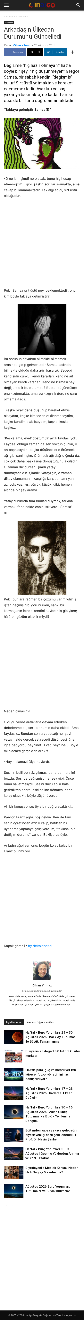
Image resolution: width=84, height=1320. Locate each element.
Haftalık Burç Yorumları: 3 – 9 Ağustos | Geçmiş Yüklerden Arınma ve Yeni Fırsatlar (52, 1153)
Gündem (23, 16)
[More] (72, 52)
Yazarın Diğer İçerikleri (40, 1022)
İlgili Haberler (14, 1022)
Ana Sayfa (9, 16)
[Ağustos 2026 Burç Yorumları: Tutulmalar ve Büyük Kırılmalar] (13, 1191)
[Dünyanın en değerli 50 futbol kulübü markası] (13, 1056)
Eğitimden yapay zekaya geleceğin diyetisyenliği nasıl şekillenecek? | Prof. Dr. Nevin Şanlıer (51, 1134)
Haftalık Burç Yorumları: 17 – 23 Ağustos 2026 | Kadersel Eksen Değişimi (49, 1093)
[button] (6, 5)
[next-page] (12, 1205)
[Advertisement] (42, 246)
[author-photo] (42, 980)
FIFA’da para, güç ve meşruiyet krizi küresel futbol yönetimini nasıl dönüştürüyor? (51, 1074)
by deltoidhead (40, 946)
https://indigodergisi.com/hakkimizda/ (42, 991)
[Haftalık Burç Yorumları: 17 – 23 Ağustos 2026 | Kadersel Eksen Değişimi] (13, 1093)
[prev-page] (6, 1205)
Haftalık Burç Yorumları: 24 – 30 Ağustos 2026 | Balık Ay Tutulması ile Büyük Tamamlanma (50, 1037)
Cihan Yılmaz (22, 45)
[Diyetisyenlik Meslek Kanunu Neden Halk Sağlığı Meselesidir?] (13, 1173)
